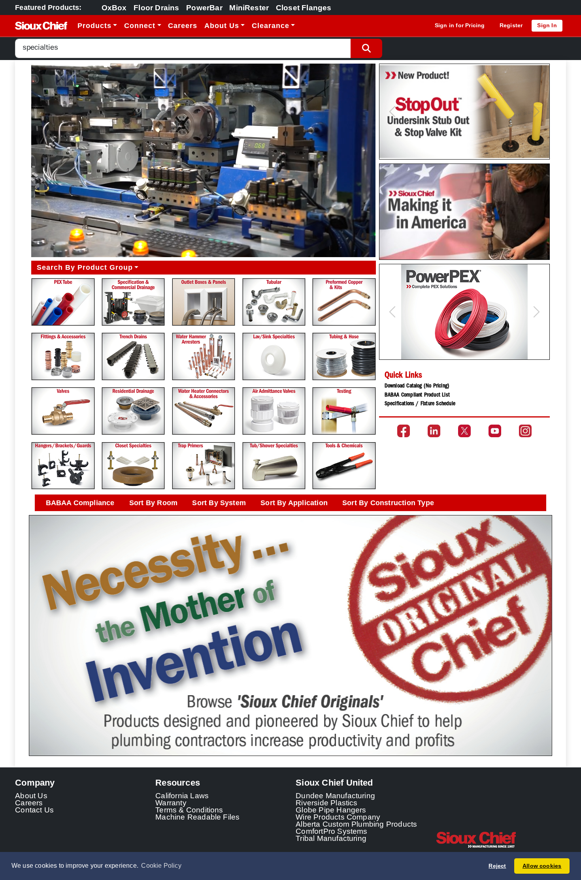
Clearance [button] (270, 26)
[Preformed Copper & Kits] (344, 301)
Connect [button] (139, 26)
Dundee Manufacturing (335, 795)
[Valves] (63, 410)
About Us (31, 795)
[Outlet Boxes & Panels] (203, 301)
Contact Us (34, 809)
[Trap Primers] (203, 465)
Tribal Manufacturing (331, 838)
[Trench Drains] (133, 356)
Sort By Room (153, 503)
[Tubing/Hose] (344, 356)
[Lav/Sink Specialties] (274, 356)
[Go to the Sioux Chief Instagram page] (525, 431)
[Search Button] (366, 48)
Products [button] (94, 26)
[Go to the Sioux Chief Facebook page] (403, 431)
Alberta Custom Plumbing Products (356, 824)
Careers (182, 26)
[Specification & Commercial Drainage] (133, 301)
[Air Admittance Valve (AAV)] (274, 410)
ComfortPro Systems (332, 831)
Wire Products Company (338, 816)
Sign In (546, 25)
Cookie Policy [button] (161, 865)
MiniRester (249, 7)
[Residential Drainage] (133, 410)
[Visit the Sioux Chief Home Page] (501, 839)
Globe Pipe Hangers (331, 809)
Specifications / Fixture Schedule (420, 404)
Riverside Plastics (327, 802)
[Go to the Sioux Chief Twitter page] (464, 431)
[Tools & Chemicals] (344, 465)
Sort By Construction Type (388, 503)
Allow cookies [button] (542, 866)
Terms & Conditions (189, 809)
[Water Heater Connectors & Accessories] (203, 410)
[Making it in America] (464, 211)
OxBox (114, 7)
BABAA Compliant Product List (417, 395)
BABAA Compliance (80, 503)
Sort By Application (294, 503)
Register (511, 25)
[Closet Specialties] (133, 465)
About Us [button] (221, 26)
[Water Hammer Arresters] (203, 356)
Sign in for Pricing (460, 25)
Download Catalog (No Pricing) (417, 386)
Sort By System (219, 503)
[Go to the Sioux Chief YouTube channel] (495, 431)
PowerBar (204, 7)
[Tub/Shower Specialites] (274, 465)
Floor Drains (156, 7)
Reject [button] (497, 866)
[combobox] (183, 48)
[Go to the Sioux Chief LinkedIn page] (434, 431)
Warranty (171, 802)
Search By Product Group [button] (85, 267)
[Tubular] (274, 301)
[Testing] (344, 410)
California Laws (182, 795)
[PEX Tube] (63, 301)
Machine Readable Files (197, 816)
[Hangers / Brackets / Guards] (63, 465)
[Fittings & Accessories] (63, 356)
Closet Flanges (304, 7)
